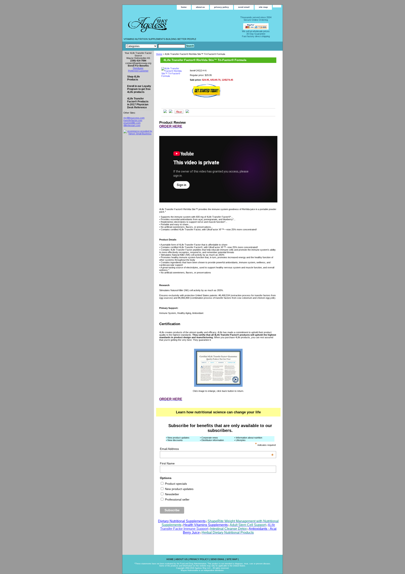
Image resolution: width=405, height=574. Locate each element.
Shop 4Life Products (133, 78)
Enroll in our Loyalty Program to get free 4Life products (139, 89)
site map (263, 7)
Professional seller (176, 499)
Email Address (217, 449)
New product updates (178, 489)
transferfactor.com (132, 120)
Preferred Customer (138, 70)
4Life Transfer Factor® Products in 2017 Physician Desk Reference (137, 103)
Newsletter (171, 494)
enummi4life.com (131, 123)
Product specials (175, 483)
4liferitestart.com (131, 125)
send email (244, 7)
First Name (167, 463)
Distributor (138, 68)
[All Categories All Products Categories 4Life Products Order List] (155, 46)
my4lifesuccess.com (133, 118)
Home (159, 54)
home (184, 7)
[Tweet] (165, 112)
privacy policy (221, 7)
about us (200, 7)
